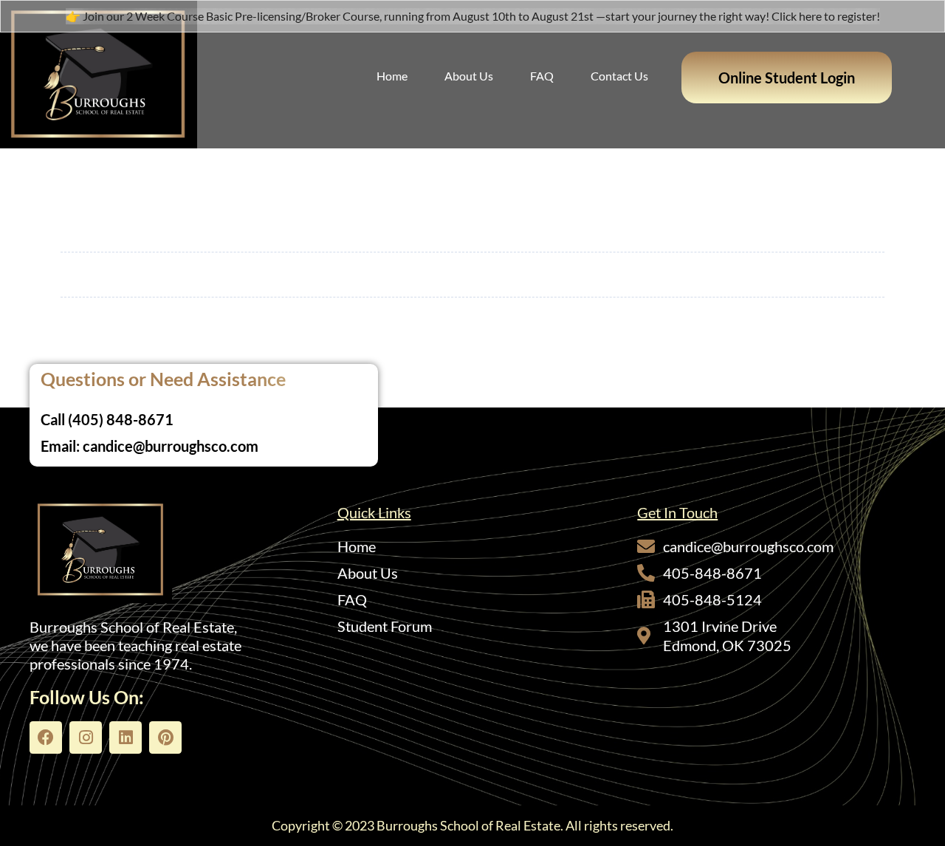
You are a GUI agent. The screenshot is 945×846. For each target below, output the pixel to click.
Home (392, 76)
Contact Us (619, 76)
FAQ (542, 76)
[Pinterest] (165, 737)
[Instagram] (85, 737)
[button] (786, 77)
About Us (468, 76)
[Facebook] (46, 737)
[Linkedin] (125, 737)
